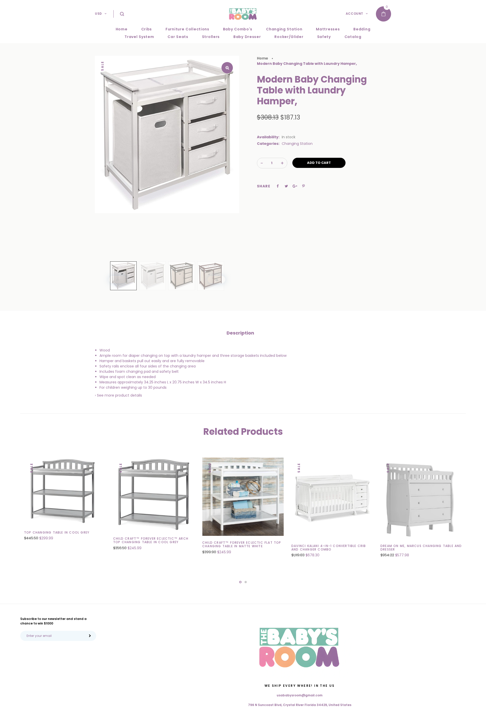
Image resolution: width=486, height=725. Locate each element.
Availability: (268, 137)
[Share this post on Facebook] (278, 186)
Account (354, 13)
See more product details (119, 395)
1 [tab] (240, 582)
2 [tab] (246, 582)
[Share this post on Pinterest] (303, 186)
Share (263, 186)
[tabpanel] (64, 502)
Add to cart (319, 162)
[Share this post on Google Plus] (295, 186)
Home (262, 58)
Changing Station (297, 143)
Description (240, 333)
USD (98, 13)
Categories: (268, 143)
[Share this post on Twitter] (286, 186)
